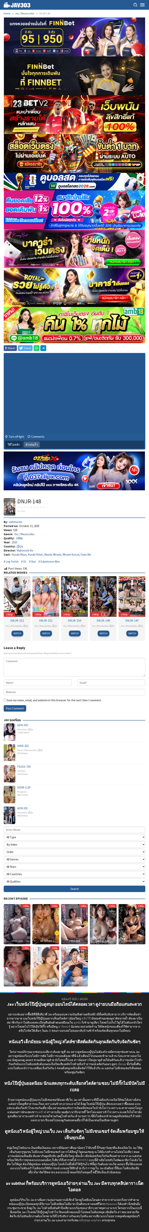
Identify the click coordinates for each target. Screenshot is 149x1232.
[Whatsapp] (36, 348)
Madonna (111, 1204)
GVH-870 (74, 983)
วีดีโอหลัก (14, 444)
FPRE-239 (17, 941)
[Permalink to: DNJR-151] (45, 596)
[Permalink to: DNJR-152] (17, 596)
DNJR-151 (46, 620)
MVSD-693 (132, 941)
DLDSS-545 (103, 941)
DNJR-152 (17, 620)
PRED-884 (74, 941)
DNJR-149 (103, 620)
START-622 (17, 983)
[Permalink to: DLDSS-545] (103, 924)
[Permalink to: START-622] (17, 966)
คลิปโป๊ (86, 1018)
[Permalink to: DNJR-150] (74, 596)
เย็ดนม (122, 1064)
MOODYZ (82, 1160)
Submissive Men (50, 561)
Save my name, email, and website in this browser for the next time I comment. (54, 700)
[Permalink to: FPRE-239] (17, 924)
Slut (33, 561)
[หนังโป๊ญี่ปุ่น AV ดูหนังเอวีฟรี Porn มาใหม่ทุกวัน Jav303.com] (17, 4)
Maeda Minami (52, 554)
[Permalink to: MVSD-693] (132, 924)
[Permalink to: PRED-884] (74, 924)
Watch (17, 633)
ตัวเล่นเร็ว (32, 444)
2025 (14, 542)
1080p (19, 538)
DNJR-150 (74, 620)
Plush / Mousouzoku (27, 750)
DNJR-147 (132, 620)
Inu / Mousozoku (24, 534)
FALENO (21, 770)
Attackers (22, 729)
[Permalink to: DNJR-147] (132, 596)
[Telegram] (43, 348)
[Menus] (142, 5)
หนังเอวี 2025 (69, 999)
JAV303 (83, 999)
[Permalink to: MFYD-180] (45, 924)
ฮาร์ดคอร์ (64, 1026)
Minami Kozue (70, 554)
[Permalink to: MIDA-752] (45, 966)
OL (25, 561)
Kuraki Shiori (35, 554)
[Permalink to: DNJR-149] (103, 596)
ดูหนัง (77, 1022)
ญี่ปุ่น (19, 546)
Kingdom (21, 791)
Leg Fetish (12, 561)
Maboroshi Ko (25, 550)
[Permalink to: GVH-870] (74, 966)
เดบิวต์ (42, 1112)
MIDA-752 (46, 983)
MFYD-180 (45, 941)
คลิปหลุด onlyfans (90, 1220)
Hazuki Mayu (19, 554)
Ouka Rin (86, 554)
